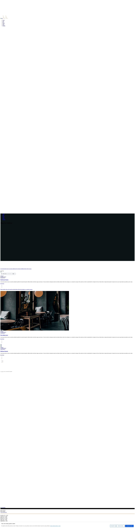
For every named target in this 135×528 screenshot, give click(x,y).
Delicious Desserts (4, 351)
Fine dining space (4, 335)
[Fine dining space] (34, 330)
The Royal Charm (4, 279)
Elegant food (2, 277)
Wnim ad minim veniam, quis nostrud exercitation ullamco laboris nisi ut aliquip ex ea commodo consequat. (16, 289)
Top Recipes (2, 333)
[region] (67, 525)
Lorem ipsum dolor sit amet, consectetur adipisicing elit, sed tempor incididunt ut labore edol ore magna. (15, 268)
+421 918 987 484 (3, 512)
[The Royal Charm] (1, 271)
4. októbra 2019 (3, 276)
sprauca (1, 275)
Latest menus (2, 349)
